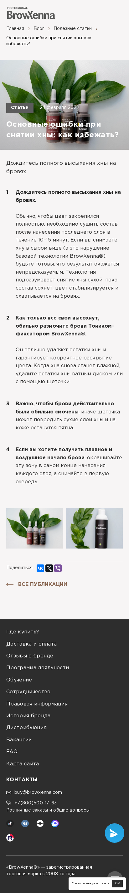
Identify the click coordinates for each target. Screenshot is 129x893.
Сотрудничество (28, 692)
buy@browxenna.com (38, 792)
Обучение (19, 680)
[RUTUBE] (10, 838)
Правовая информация (37, 704)
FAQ (12, 751)
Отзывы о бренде (30, 656)
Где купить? (22, 632)
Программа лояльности (37, 668)
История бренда (28, 716)
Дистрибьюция (26, 727)
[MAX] (55, 823)
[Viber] (58, 568)
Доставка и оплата (31, 644)
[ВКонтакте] (40, 568)
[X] (49, 568)
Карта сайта (22, 764)
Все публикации (42, 584)
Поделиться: (20, 568)
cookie (104, 883)
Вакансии (19, 740)
